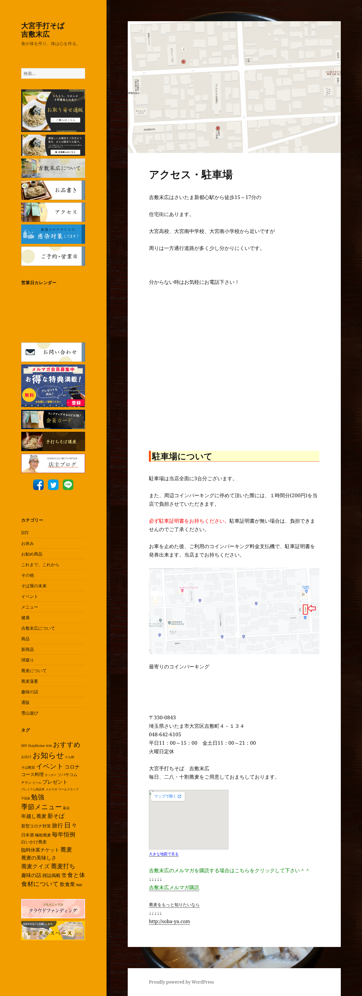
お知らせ (48, 755)
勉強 (37, 796)
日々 (70, 824)
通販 (25, 702)
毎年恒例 (63, 834)
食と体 (76, 875)
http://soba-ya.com (169, 921)
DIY (25, 533)
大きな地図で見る (164, 853)
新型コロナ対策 (36, 826)
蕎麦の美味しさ (38, 857)
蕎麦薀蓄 (29, 681)
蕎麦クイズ (35, 866)
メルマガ (51, 789)
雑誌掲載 (51, 875)
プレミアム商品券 (33, 789)
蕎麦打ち (63, 866)
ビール (37, 783)
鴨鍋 (79, 885)
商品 (25, 639)
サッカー (50, 775)
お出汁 (26, 756)
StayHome (36, 745)
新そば (56, 815)
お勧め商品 (31, 554)
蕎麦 (66, 849)
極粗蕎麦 (43, 835)
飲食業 (67, 884)
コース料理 (32, 774)
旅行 (57, 825)
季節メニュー (41, 806)
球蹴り (27, 660)
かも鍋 (69, 757)
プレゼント (55, 781)
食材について (40, 884)
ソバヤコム (67, 774)
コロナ (72, 766)
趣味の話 (29, 692)
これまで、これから (40, 564)
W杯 (49, 746)
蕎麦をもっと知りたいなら (174, 904)
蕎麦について (34, 670)
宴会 (66, 807)
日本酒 (27, 835)
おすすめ (67, 744)
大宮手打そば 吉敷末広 (50, 29)
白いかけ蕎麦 (34, 842)
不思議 (25, 798)
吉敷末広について (38, 628)
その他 (27, 575)
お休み (27, 543)
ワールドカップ (68, 789)
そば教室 (28, 767)
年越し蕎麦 (33, 815)
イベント (29, 596)
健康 (25, 617)
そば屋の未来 (34, 586)
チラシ (26, 782)
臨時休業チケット (40, 850)
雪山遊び (29, 713)
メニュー (29, 607)
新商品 (27, 649)
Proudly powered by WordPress (181, 982)
